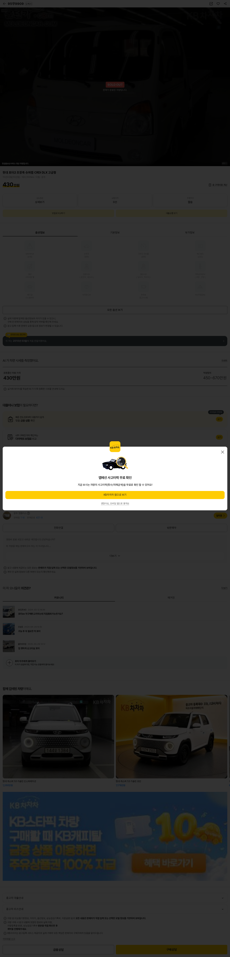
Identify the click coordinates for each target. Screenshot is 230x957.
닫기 (223, 452)
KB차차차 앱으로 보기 (115, 494)
